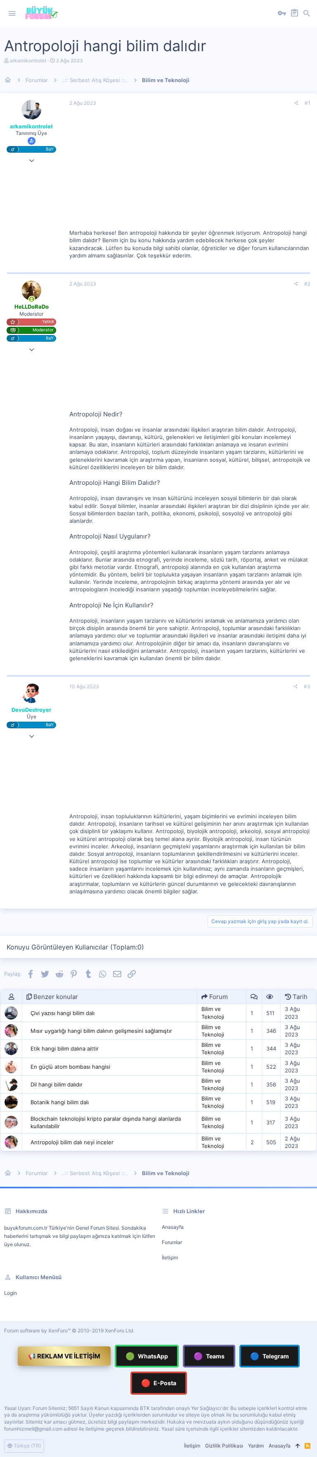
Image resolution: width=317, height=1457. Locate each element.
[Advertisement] (189, 171)
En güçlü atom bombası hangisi (70, 1066)
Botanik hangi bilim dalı (60, 1102)
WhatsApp (146, 1356)
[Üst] (297, 1446)
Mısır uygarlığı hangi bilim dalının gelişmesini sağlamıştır (101, 1030)
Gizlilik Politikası (224, 1446)
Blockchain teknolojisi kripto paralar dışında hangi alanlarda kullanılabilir (106, 1122)
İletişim (170, 1257)
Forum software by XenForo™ (69, 1330)
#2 (307, 284)
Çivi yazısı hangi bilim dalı (63, 1013)
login (10, 1293)
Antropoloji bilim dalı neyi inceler (72, 1142)
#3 (307, 686)
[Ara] (306, 13)
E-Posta (158, 1383)
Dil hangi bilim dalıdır (57, 1084)
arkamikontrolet (28, 60)
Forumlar (172, 1242)
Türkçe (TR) (26, 1446)
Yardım (256, 1446)
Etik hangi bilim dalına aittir (65, 1048)
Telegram (269, 1356)
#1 (307, 103)
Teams (209, 1356)
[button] (12, 13)
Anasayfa (173, 1227)
